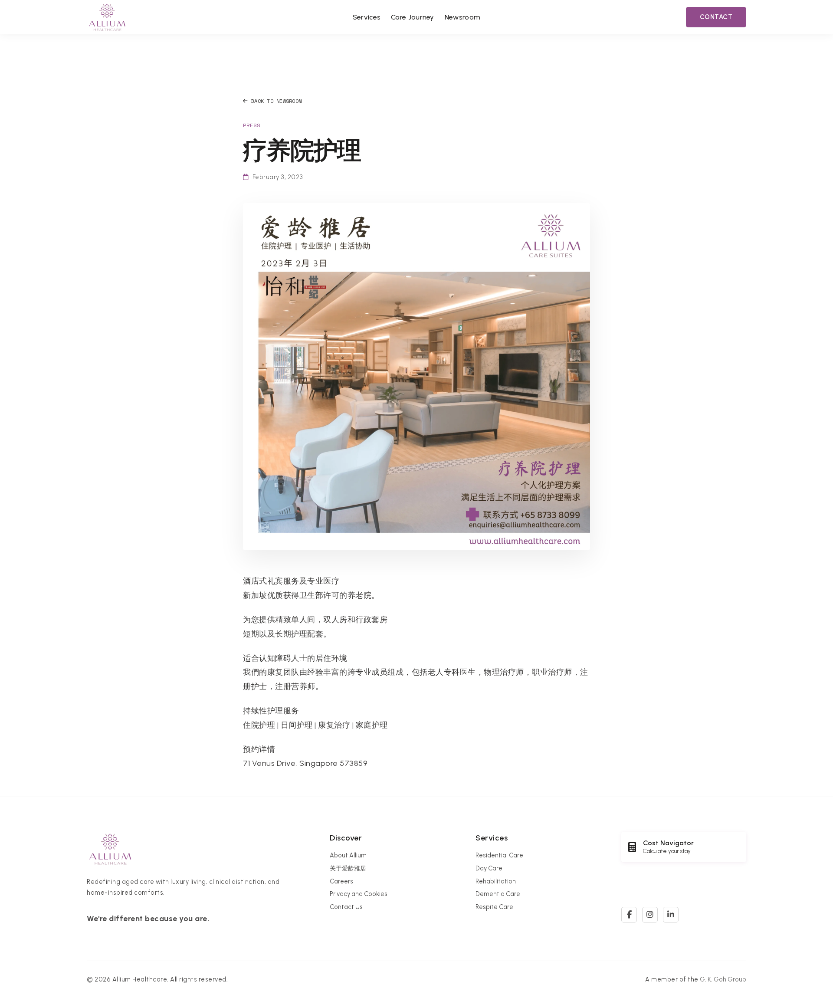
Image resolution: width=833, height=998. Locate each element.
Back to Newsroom (276, 101)
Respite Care (494, 907)
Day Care (489, 868)
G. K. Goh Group (723, 979)
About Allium (348, 855)
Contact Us (346, 907)
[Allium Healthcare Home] (107, 17)
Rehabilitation (496, 881)
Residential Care (499, 855)
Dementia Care (498, 894)
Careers (341, 881)
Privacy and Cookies (358, 894)
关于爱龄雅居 (348, 868)
